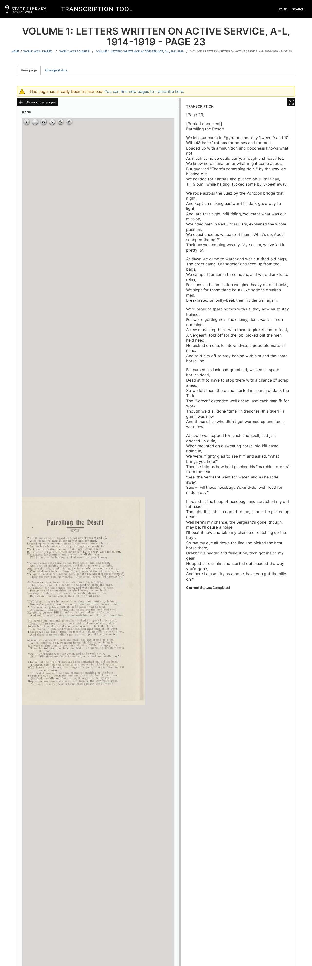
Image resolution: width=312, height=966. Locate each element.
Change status (56, 70)
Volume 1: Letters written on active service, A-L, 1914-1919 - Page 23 (241, 51)
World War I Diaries (38, 51)
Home (282, 9)
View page (31, 70)
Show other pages (41, 102)
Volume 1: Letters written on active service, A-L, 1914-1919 (140, 51)
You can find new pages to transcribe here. (144, 91)
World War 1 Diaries (74, 51)
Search (298, 9)
